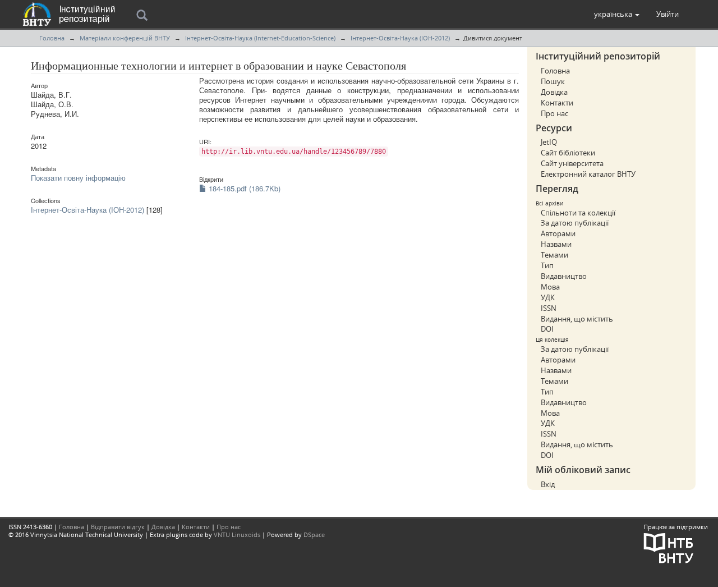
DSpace (314, 534)
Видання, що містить (577, 319)
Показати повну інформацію (78, 177)
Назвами (556, 244)
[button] (617, 14)
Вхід (548, 484)
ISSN (548, 308)
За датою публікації (575, 223)
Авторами (558, 233)
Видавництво (564, 276)
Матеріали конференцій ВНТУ (125, 38)
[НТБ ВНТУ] (668, 547)
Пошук (553, 81)
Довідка (554, 92)
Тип (547, 265)
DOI (547, 329)
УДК (548, 297)
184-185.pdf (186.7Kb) (243, 188)
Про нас (554, 113)
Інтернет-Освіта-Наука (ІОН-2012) (400, 38)
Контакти (557, 103)
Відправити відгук (118, 526)
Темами (554, 255)
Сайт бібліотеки (568, 153)
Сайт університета (572, 163)
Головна (52, 38)
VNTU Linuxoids (237, 534)
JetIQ (549, 142)
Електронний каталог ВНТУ (588, 174)
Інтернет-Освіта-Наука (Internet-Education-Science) (260, 38)
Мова (550, 287)
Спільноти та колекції (578, 213)
